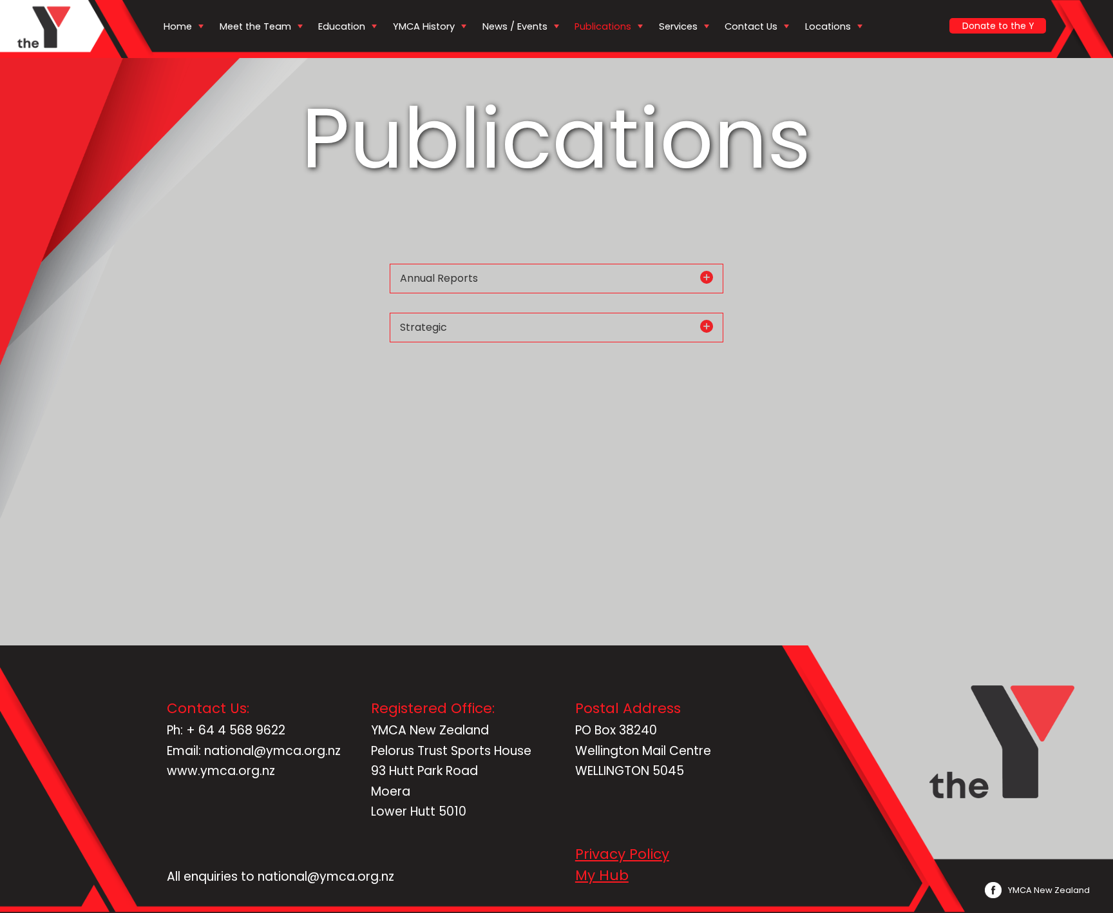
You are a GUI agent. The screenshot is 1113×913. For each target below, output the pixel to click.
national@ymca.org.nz (326, 876)
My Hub (602, 875)
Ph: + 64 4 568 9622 (226, 730)
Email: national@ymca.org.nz (254, 751)
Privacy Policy (622, 854)
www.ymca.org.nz (221, 771)
